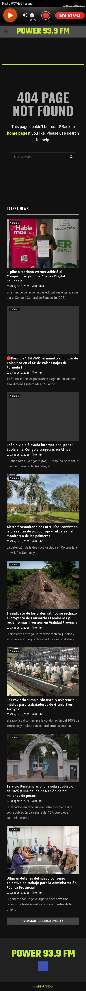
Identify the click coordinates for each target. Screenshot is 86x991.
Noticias (14, 223)
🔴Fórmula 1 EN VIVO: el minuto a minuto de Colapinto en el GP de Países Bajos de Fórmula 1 (42, 363)
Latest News (17, 208)
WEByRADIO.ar (45, 986)
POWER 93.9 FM (43, 31)
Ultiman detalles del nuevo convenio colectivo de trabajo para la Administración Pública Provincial (42, 883)
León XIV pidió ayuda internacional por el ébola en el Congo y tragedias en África (40, 447)
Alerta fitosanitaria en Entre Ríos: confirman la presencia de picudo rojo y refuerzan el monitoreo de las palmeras (42, 531)
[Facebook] (43, 966)
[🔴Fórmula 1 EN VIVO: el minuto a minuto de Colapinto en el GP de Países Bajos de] (43, 330)
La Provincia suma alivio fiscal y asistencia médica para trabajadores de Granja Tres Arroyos (41, 704)
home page (17, 133)
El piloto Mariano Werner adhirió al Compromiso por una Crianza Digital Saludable (36, 276)
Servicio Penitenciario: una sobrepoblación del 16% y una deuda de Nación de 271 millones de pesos (41, 791)
